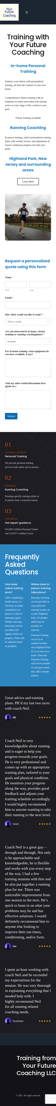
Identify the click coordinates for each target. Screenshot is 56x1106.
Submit (11, 416)
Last (31, 290)
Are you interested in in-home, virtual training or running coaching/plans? (25, 333)
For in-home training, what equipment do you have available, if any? (27, 353)
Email (9, 297)
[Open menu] (27, 12)
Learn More (28, 181)
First (7, 290)
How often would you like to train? (24, 314)
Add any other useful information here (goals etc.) (25, 385)
